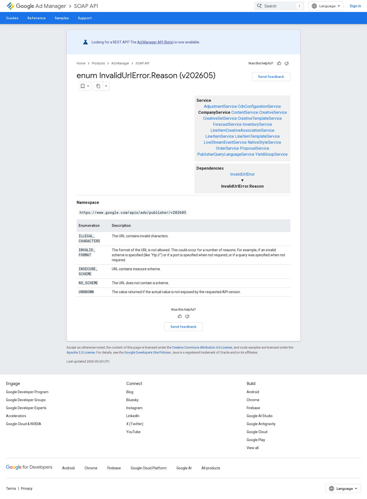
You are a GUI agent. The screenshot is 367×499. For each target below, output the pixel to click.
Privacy (26, 489)
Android (253, 392)
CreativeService (273, 112)
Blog (129, 392)
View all (253, 448)
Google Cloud (257, 432)
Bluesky (132, 400)
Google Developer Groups (26, 400)
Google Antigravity (261, 424)
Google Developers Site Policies (147, 352)
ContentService (244, 112)
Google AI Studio (260, 416)
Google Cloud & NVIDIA (23, 424)
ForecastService (227, 124)
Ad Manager (50, 6)
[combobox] (279, 5)
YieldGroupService (271, 154)
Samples (62, 18)
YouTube (133, 432)
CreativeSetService (220, 118)
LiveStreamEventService (225, 142)
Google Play (256, 440)
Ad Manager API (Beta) (155, 42)
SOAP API (86, 6)
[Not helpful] (286, 63)
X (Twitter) (134, 424)
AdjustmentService (220, 106)
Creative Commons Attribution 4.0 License (202, 347)
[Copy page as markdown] (98, 86)
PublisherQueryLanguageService (225, 154)
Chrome (253, 400)
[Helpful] (279, 63)
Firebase (253, 408)
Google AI (184, 468)
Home (81, 63)
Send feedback (271, 76)
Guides (12, 18)
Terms (11, 489)
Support (85, 18)
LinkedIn (132, 416)
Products (98, 63)
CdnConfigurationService (259, 106)
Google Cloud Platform (149, 468)
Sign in (355, 6)
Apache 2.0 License (81, 352)
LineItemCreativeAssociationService (242, 130)
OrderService (227, 148)
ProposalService (254, 148)
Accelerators (16, 416)
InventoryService (257, 124)
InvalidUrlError (242, 174)
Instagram (134, 408)
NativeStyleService (264, 142)
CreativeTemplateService (260, 118)
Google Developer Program (27, 392)
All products (210, 468)
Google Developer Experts (26, 408)
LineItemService (219, 136)
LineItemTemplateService (257, 136)
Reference (36, 18)
